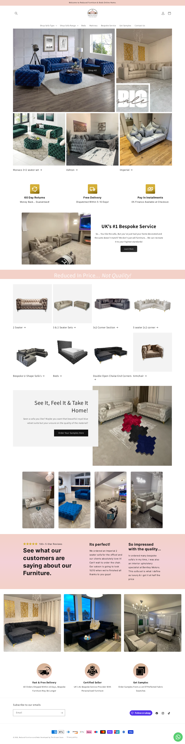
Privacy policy (72, 737)
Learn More (129, 249)
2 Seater (18, 327)
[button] (16, 13)
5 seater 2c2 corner (144, 327)
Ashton (70, 169)
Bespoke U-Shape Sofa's (27, 376)
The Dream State (57, 737)
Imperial (125, 169)
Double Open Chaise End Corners (112, 376)
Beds (56, 376)
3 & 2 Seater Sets (63, 327)
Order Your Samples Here (71, 432)
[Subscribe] (62, 712)
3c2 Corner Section (104, 327)
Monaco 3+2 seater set (26, 169)
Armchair (138, 376)
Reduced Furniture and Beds (29, 737)
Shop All (92, 70)
